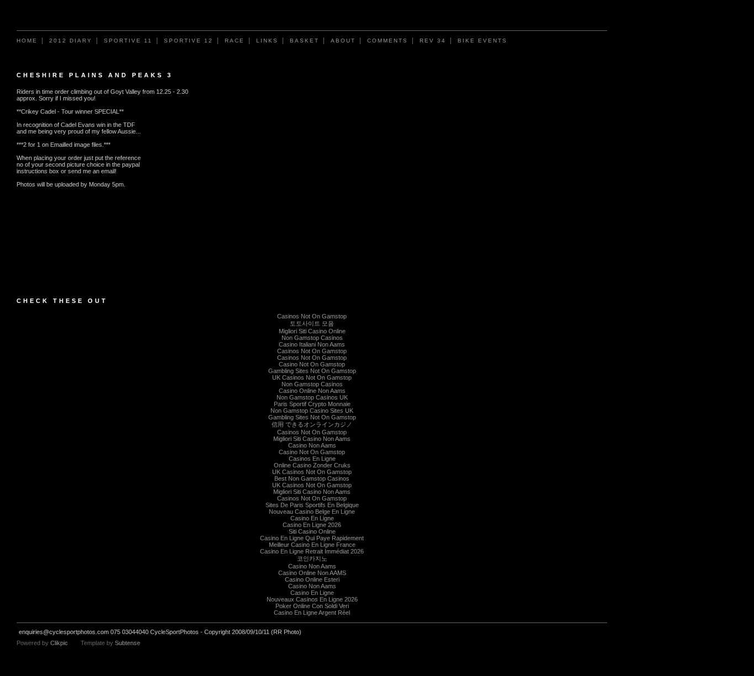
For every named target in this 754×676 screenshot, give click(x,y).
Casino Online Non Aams (312, 390)
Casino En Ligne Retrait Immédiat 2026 (312, 551)
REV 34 (433, 41)
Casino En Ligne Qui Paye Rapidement (312, 538)
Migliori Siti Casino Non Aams (312, 438)
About (343, 41)
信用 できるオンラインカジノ (312, 424)
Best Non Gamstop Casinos (311, 478)
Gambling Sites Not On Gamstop (312, 371)
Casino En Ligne (312, 518)
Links (267, 41)
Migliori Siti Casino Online (312, 331)
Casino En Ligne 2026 (312, 524)
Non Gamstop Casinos (312, 337)
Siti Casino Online (312, 531)
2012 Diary (70, 41)
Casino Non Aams (312, 445)
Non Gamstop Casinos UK (312, 397)
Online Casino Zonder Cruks (312, 465)
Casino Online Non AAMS (312, 572)
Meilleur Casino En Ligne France (312, 544)
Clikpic (59, 643)
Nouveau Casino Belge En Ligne (312, 511)
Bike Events (482, 41)
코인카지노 (312, 558)
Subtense (127, 643)
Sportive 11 (128, 41)
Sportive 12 (188, 41)
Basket (304, 41)
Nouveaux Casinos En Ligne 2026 (312, 599)
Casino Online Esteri (312, 579)
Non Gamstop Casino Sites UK (311, 410)
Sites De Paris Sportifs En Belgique (312, 505)
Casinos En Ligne (312, 458)
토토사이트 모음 (312, 323)
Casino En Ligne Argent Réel (312, 612)
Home (27, 41)
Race (235, 41)
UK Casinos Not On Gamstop (312, 377)
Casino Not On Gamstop (312, 364)
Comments (387, 41)
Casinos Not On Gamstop (312, 316)
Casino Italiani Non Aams (312, 344)
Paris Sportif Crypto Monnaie (312, 404)
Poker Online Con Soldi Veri (312, 606)
